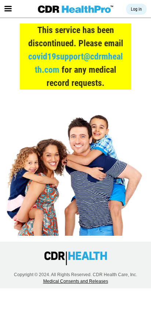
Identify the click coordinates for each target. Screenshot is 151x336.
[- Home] (75, 9)
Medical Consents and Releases (75, 281)
